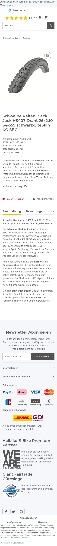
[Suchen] (50, 25)
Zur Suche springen (39, 1)
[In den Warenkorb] (5, 47)
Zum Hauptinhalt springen (14, 1)
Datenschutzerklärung (15, 342)
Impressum (5, 543)
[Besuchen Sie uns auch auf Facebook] (6, 511)
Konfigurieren (14, 522)
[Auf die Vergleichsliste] (47, 55)
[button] (40, 17)
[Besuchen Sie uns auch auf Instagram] (21, 511)
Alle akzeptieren (28, 517)
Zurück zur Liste (12, 37)
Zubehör (18, 148)
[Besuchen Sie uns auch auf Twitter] (13, 511)
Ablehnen (43, 522)
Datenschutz (18, 543)
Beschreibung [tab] (12, 211)
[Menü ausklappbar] (4, 9)
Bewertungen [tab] (35, 211)
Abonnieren (42, 356)
